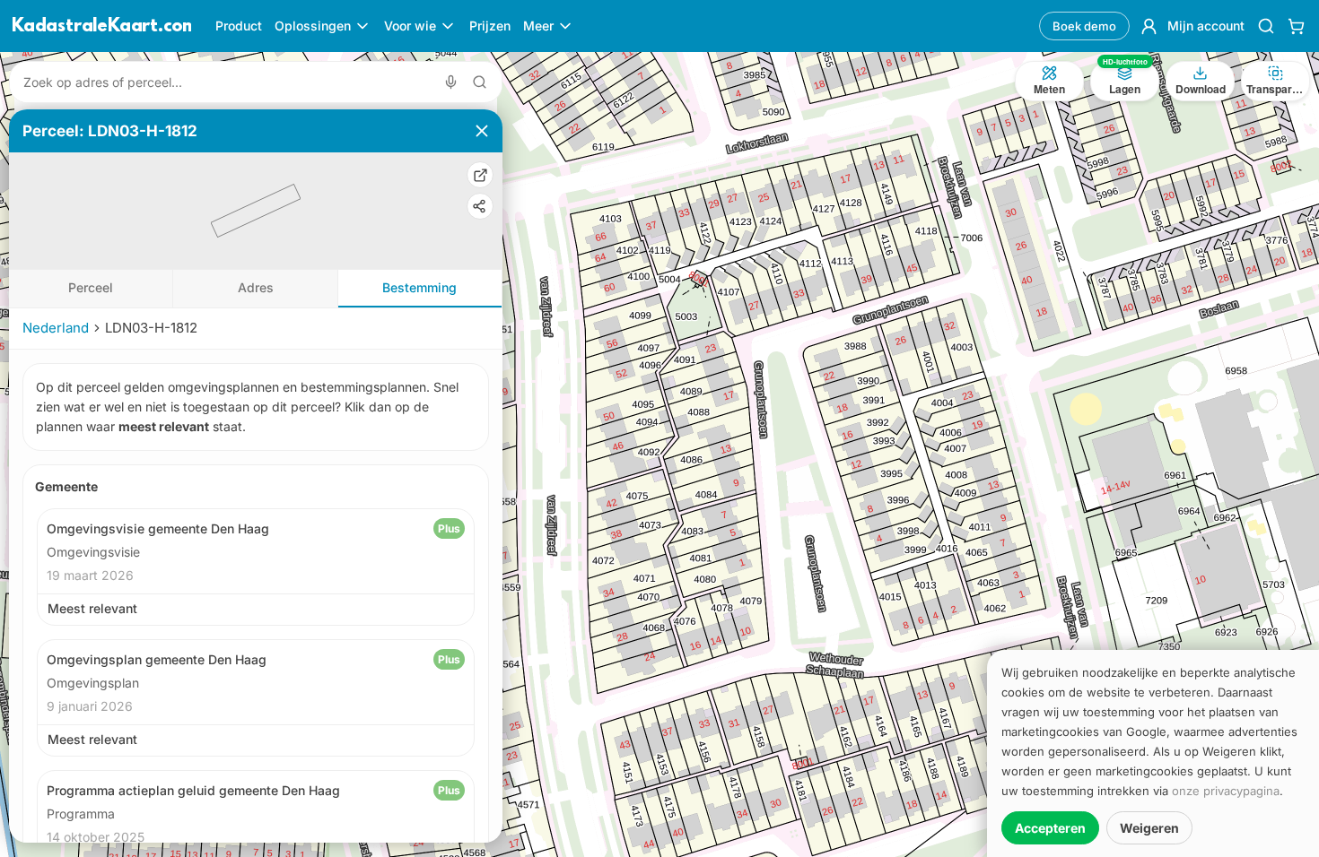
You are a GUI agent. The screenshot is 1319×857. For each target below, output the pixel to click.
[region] (659, 454)
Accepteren (1050, 827)
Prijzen (490, 25)
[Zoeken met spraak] (451, 82)
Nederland (55, 327)
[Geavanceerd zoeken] (480, 82)
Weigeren (1149, 827)
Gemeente (66, 486)
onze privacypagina (1226, 790)
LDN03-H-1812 (151, 327)
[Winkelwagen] (1296, 26)
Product (238, 25)
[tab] (91, 288)
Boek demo (1084, 26)
